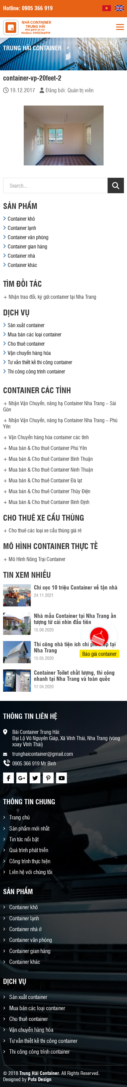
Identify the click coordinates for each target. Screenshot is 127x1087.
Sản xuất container (26, 325)
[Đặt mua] (91, 613)
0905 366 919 (37, 7)
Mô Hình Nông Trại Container (37, 559)
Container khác (22, 265)
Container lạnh (22, 228)
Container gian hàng (27, 246)
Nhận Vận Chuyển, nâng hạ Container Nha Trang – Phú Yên (60, 423)
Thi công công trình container (36, 371)
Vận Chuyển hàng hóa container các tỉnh (49, 437)
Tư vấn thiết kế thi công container (40, 362)
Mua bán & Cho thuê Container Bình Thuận (51, 458)
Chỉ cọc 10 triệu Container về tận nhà (75, 587)
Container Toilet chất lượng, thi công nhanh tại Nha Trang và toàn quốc (74, 675)
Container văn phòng (28, 237)
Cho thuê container (26, 343)
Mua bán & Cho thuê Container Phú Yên (48, 447)
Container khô (21, 218)
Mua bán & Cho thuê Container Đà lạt (45, 480)
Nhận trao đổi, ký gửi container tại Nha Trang (52, 296)
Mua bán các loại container (34, 334)
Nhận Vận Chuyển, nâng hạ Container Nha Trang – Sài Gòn (59, 406)
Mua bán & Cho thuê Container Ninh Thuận (51, 469)
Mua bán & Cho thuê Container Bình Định (49, 501)
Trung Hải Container (39, 1073)
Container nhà (21, 255)
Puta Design (39, 1079)
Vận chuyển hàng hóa (29, 353)
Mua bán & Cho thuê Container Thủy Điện (49, 491)
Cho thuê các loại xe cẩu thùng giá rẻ (45, 530)
